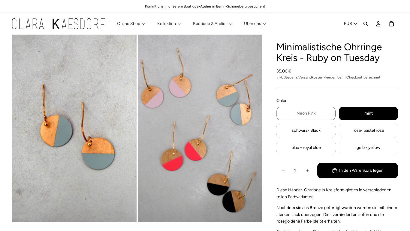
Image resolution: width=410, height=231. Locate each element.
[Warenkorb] (391, 23)
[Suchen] (365, 23)
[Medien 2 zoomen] (200, 128)
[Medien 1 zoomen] (74, 128)
